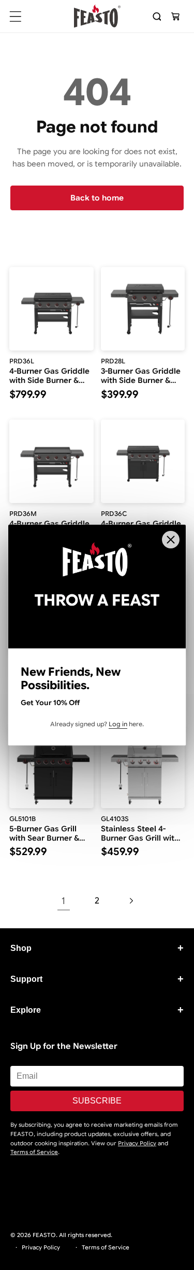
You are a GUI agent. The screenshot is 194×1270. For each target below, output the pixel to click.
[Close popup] (171, 539)
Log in (118, 724)
